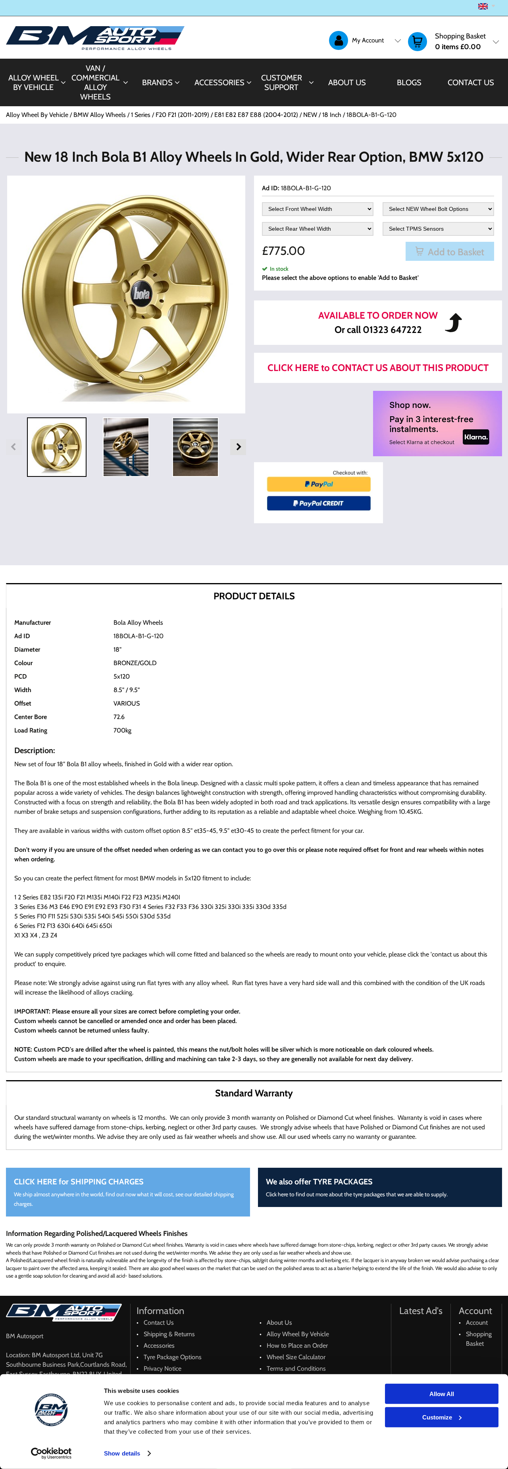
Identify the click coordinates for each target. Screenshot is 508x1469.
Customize (437, 1417)
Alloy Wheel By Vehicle (33, 82)
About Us (347, 82)
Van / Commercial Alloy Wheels (95, 82)
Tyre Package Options (173, 1357)
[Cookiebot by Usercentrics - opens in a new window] (51, 1453)
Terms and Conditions (296, 1368)
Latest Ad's (421, 1310)
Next (238, 447)
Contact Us (471, 82)
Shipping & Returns (169, 1334)
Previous (14, 447)
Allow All (441, 1394)
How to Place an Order (297, 1345)
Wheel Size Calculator (296, 1357)
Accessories (219, 82)
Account (477, 1322)
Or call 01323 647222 (378, 329)
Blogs (409, 82)
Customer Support (281, 82)
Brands (157, 82)
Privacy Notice (162, 1368)
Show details (122, 1453)
